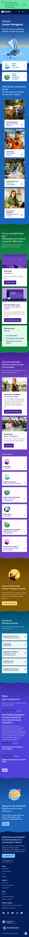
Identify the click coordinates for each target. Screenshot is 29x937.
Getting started (6, 871)
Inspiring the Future (7, 908)
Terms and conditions (8, 896)
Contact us (8, 861)
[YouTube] (12, 913)
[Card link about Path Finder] (14, 270)
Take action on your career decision (14, 342)
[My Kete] (22, 11)
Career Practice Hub (9, 603)
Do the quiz (8, 445)
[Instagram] (8, 913)
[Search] (19, 11)
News (4, 770)
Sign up (5, 824)
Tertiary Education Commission (11, 905)
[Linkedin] (21, 913)
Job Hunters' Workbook (12, 411)
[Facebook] (3, 913)
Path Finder (11, 7)
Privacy (4, 894)
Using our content (7, 899)
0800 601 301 (9, 856)
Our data (4, 876)
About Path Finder (11, 335)
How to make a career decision (15, 338)
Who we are (5, 868)
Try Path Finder (10, 282)
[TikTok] (17, 913)
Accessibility (5, 887)
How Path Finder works (12, 320)
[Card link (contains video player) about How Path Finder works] (14, 306)
